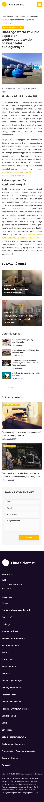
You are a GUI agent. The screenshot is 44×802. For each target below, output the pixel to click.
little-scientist (11, 96)
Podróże (6, 673)
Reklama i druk (9, 695)
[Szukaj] (4, 387)
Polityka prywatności (12, 584)
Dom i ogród (7, 617)
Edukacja (6, 624)
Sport (4, 723)
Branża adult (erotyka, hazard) (16, 610)
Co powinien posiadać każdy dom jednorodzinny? (25, 351)
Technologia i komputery (13, 744)
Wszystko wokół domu (13, 27)
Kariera (5, 652)
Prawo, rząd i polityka (12, 680)
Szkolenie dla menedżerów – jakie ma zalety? (26, 374)
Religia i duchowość (11, 702)
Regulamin (6, 589)
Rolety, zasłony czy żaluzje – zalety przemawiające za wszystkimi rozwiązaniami (19, 319)
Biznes (5, 603)
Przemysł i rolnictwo (11, 687)
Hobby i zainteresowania (13, 638)
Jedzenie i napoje (10, 645)
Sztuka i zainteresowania (14, 737)
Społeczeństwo (9, 716)
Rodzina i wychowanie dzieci (15, 709)
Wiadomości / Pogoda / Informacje (18, 751)
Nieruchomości (9, 666)
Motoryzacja (8, 659)
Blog (4, 580)
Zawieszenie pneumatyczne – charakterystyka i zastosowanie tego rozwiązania (25, 363)
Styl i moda (7, 730)
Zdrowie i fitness (10, 758)
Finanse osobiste (10, 631)
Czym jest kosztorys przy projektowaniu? (22, 341)
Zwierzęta (6, 765)
